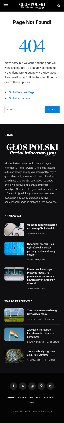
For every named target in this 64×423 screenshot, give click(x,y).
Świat (31, 402)
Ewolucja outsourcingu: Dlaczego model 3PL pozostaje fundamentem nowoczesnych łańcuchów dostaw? (41, 276)
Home (10, 397)
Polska (48, 397)
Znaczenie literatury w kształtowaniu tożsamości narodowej (41, 333)
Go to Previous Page (21, 92)
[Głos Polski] (32, 6)
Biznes (22, 397)
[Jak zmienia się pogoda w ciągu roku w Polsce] (14, 356)
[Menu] (6, 6)
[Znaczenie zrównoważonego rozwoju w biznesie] (14, 315)
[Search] (58, 6)
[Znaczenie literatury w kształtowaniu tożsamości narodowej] (14, 334)
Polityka (35, 397)
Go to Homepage (19, 98)
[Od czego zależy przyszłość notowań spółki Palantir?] (14, 229)
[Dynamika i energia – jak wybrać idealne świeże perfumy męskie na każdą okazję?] (14, 248)
